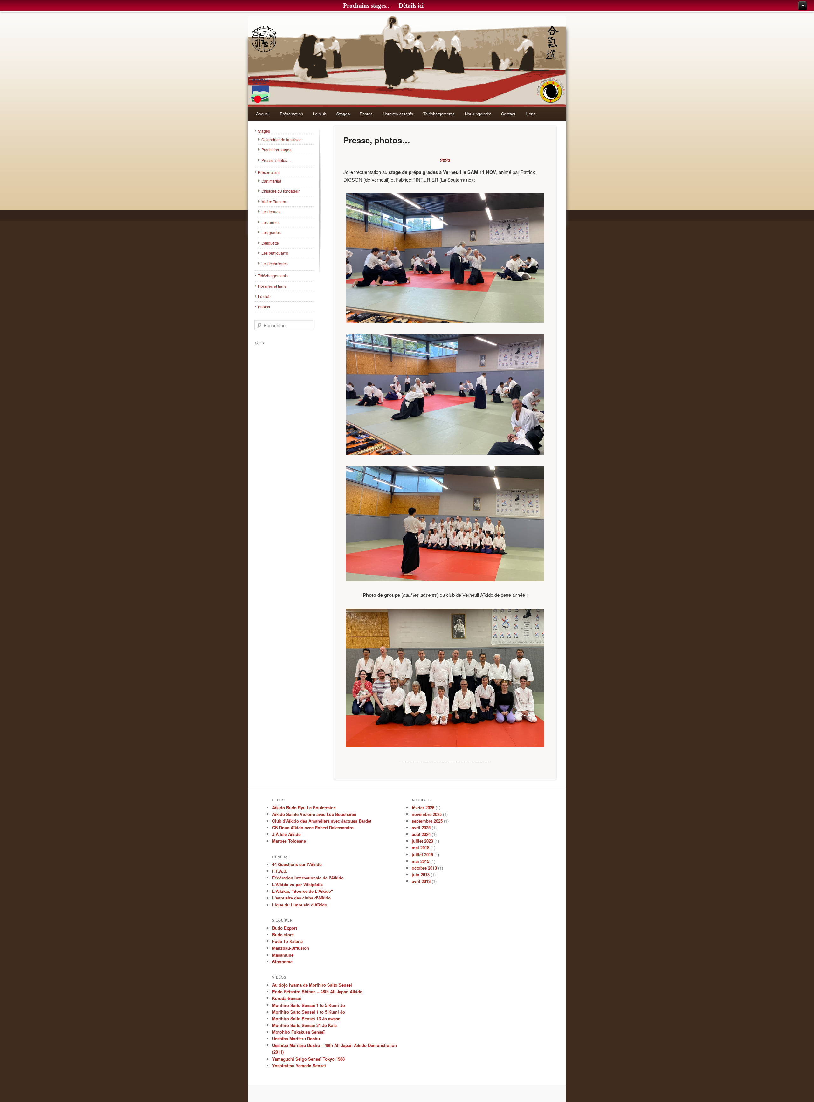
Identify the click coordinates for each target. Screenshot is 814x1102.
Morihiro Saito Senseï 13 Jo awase (306, 1019)
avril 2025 (421, 827)
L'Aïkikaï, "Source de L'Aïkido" (302, 891)
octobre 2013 (424, 868)
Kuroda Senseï (286, 998)
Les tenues (270, 211)
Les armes (270, 222)
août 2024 (421, 834)
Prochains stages (276, 149)
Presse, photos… (276, 160)
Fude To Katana (287, 941)
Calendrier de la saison (281, 139)
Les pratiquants (274, 253)
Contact (508, 114)
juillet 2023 (422, 841)
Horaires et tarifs (398, 114)
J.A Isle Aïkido (286, 834)
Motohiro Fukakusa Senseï (298, 1032)
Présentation (291, 114)
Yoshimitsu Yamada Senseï (299, 1066)
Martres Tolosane (289, 841)
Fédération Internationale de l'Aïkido (308, 878)
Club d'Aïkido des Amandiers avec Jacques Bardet (321, 821)
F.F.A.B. (279, 871)
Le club (319, 114)
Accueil (263, 114)
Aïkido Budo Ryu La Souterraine (304, 807)
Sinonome (282, 962)
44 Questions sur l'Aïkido (297, 864)
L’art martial (271, 180)
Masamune (282, 955)
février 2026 (423, 807)
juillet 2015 (422, 854)
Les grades (271, 232)
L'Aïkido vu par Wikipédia (297, 884)
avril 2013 (421, 881)
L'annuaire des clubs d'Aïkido (301, 898)
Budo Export (284, 928)
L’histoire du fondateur (280, 191)
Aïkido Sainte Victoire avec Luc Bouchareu (314, 814)
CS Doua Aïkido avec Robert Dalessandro (313, 827)
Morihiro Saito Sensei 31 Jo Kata (304, 1025)
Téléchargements (439, 114)
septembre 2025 (427, 821)
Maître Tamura (273, 201)
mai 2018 (420, 847)
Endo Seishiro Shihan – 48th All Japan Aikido (317, 991)
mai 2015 (420, 861)
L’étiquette (270, 242)
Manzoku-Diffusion (290, 948)
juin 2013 (421, 874)
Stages (343, 114)
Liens (530, 114)
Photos (366, 114)
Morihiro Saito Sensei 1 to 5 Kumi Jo (308, 1005)
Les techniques (274, 263)
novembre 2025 (427, 814)
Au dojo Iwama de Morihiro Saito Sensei (312, 985)
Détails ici (411, 5)
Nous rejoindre (478, 114)
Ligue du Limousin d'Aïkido (299, 905)
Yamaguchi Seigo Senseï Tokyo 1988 (308, 1059)
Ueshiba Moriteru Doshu (296, 1039)
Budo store (283, 935)
